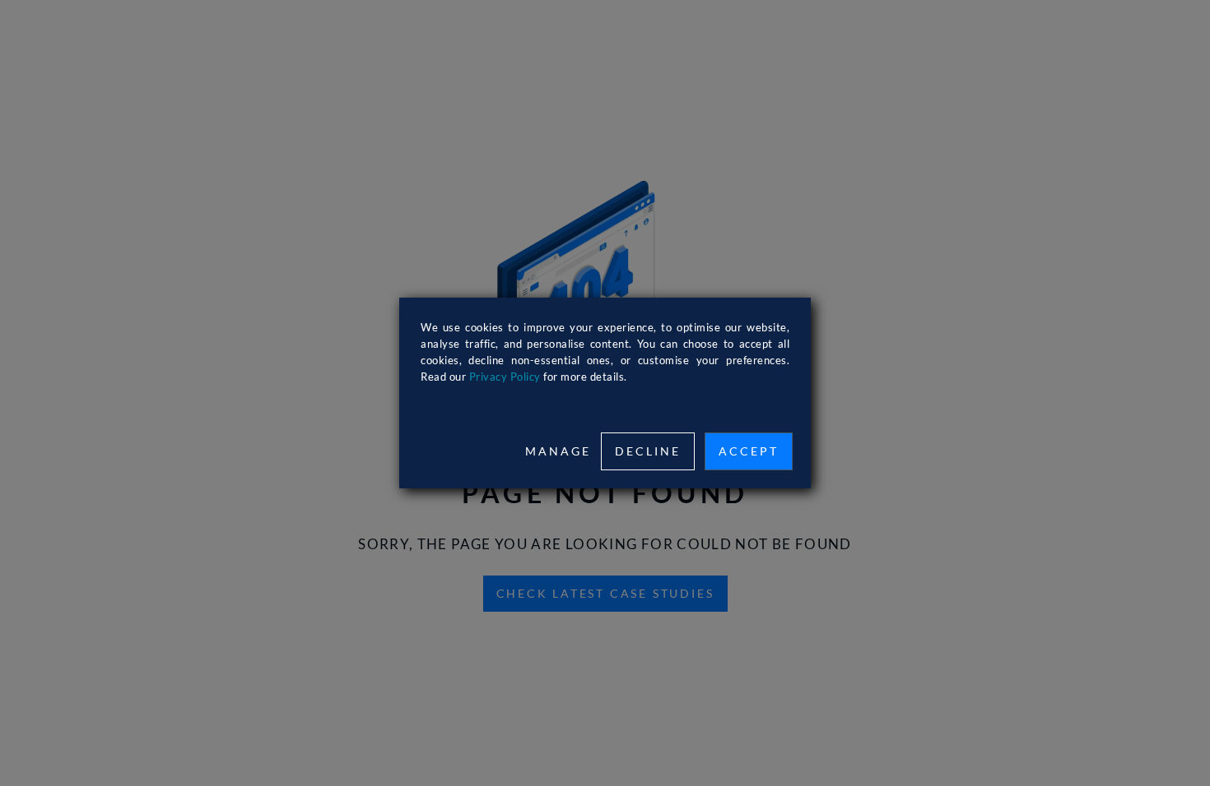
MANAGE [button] (558, 451)
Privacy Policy (505, 376)
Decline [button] (648, 451)
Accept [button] (749, 451)
